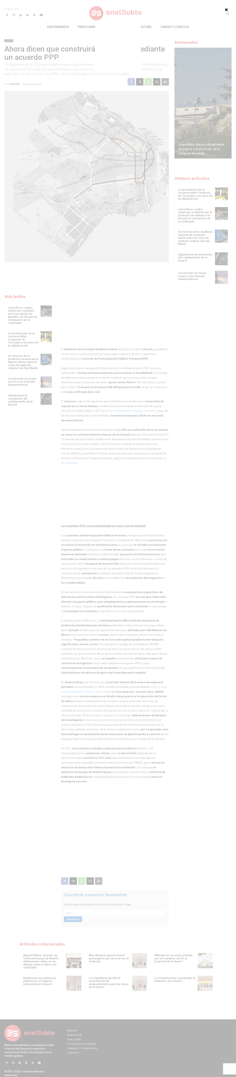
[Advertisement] (118, 48)
